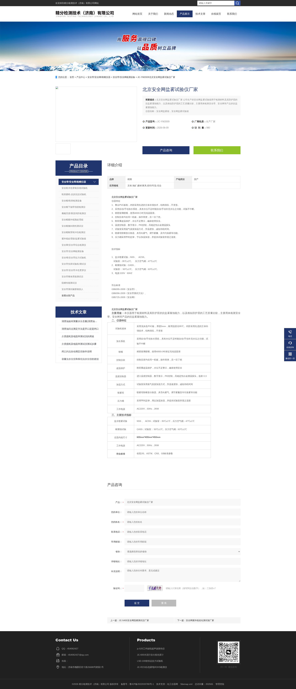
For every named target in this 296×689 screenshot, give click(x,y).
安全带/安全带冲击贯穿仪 (74, 270)
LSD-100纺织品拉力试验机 (150, 661)
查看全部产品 (68, 295)
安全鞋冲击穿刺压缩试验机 (75, 188)
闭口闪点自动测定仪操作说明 (77, 351)
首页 (72, 77)
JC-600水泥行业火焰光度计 (150, 655)
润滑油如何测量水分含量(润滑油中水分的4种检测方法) (80, 321)
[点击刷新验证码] (155, 588)
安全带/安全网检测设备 (124, 77)
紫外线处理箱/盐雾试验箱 (74, 238)
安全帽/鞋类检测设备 (72, 200)
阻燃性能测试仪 (69, 283)
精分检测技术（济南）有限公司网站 (81, 3)
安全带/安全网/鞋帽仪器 (99, 77)
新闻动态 (169, 13)
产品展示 (185, 13)
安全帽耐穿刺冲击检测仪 (73, 232)
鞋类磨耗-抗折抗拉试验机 (74, 194)
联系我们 (232, 13)
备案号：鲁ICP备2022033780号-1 (137, 684)
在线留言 (216, 13)
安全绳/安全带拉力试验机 (74, 257)
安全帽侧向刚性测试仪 (72, 226)
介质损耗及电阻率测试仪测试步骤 (79, 344)
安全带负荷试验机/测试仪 (74, 264)
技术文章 (200, 13)
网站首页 (137, 13)
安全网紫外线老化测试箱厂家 (200, 620)
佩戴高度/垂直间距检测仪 (74, 213)
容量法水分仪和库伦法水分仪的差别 (80, 359)
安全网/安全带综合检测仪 (74, 245)
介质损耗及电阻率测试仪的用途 (78, 336)
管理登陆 (220, 684)
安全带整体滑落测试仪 (72, 276)
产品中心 (80, 77)
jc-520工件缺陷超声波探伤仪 (151, 648)
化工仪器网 (172, 684)
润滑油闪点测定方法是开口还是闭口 (80, 328)
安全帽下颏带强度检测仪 (73, 207)
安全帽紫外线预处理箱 (72, 219)
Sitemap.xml (186, 684)
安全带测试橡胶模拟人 (72, 289)
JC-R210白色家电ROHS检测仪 (152, 667)
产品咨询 (166, 150)
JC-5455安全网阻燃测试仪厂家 (134, 620)
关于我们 (153, 13)
